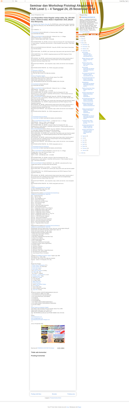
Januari (84, 150)
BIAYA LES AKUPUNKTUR (37, 129)
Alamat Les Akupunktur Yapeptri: (38, 75)
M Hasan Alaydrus (37, 282)
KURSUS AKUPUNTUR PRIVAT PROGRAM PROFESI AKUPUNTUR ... (88, 105)
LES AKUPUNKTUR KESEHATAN (50, 193)
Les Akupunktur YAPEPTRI (37, 70)
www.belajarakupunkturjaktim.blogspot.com (40, 319)
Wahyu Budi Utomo (37, 281)
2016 (82, 42)
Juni (83, 140)
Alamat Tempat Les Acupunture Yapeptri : (40, 307)
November (85, 46)
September (85, 50)
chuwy (67, 407)
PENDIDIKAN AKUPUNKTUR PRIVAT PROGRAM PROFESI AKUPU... (88, 84)
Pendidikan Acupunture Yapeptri (44, 255)
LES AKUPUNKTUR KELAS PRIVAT (39, 116)
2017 (82, 40)
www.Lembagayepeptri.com (37, 318)
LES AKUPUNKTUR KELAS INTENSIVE (40, 146)
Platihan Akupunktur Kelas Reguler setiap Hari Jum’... (88, 89)
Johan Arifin (35, 289)
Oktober (84, 48)
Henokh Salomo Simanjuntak (38, 265)
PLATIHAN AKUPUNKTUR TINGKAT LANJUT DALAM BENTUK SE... (88, 74)
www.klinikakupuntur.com (36, 316)
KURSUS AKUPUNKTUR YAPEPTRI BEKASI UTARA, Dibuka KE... (88, 126)
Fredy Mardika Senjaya (41, 284)
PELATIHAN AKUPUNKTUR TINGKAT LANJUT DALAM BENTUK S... (87, 54)
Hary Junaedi (39, 277)
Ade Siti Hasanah (38, 270)
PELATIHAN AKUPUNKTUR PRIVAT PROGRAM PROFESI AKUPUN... (88, 69)
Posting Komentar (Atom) (55, 397)
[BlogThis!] (59, 348)
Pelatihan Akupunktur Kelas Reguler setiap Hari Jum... (87, 64)
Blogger (79, 407)
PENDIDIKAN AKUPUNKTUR (88, 17)
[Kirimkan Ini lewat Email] (58, 348)
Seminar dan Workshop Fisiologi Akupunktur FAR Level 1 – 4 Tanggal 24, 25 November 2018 (62, 7)
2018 (82, 38)
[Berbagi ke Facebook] (62, 348)
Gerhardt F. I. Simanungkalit (38, 274)
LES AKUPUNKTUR (35, 32)
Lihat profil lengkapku (85, 31)
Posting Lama (71, 394)
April (83, 144)
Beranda (54, 394)
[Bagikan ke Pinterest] (63, 348)
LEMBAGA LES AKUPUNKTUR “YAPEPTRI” (41, 187)
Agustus (84, 136)
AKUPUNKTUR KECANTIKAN (51, 225)
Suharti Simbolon (36, 266)
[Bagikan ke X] (61, 348)
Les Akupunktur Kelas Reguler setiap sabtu (40, 24)
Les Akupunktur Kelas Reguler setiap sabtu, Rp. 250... (87, 122)
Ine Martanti (36, 285)
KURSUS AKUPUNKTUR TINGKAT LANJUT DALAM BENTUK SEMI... (88, 131)
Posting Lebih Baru (36, 394)
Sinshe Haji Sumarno (36, 267)
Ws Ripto (34, 272)
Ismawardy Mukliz (36, 276)
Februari (84, 148)
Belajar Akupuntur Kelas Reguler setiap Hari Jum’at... (87, 60)
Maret (84, 146)
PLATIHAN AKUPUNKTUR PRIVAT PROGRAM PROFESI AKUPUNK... (88, 79)
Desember (85, 44)
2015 (82, 153)
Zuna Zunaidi (35, 269)
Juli (83, 138)
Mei (83, 142)
